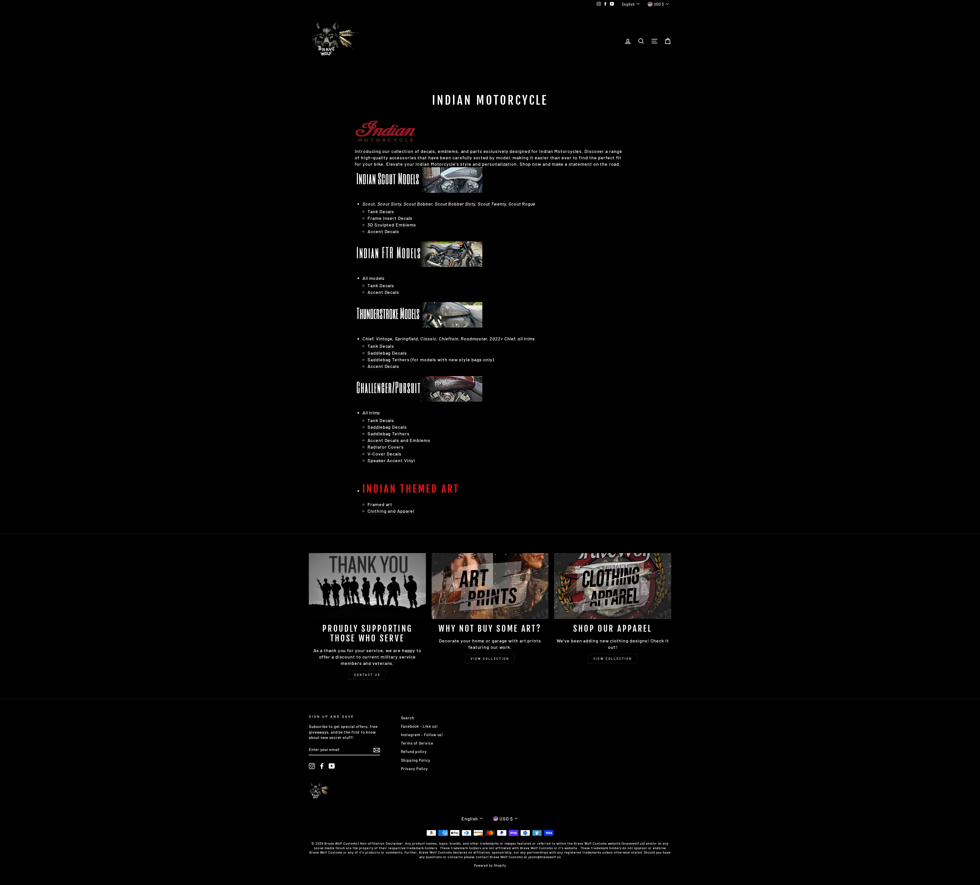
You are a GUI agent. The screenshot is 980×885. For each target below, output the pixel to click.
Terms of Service (417, 743)
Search (407, 717)
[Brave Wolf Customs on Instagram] (312, 766)
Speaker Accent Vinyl (391, 460)
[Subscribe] (376, 749)
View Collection (490, 658)
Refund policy (414, 751)
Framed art (380, 504)
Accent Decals (383, 366)
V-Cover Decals (384, 454)
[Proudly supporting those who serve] (367, 586)
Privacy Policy (414, 768)
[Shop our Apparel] (612, 586)
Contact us (367, 674)
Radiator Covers (386, 447)
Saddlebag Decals (387, 353)
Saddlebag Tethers (388, 359)
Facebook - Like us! (419, 726)
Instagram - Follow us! (422, 734)
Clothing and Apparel (391, 511)
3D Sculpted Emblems (392, 225)
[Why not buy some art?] (490, 586)
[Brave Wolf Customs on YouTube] (332, 766)
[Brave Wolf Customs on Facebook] (322, 766)
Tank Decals (381, 211)
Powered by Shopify (490, 865)
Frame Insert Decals (390, 218)
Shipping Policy (416, 760)
